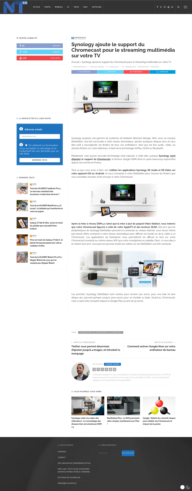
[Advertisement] (54, 23)
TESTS (47, 7)
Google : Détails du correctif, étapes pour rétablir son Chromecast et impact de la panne (159, 421)
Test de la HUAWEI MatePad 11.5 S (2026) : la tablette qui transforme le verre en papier (46, 208)
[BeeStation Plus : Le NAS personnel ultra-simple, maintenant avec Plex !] (123, 406)
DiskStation (143, 67)
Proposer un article (67, 483)
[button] (185, 487)
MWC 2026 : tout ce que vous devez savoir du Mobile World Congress (74, 470)
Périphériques (79, 38)
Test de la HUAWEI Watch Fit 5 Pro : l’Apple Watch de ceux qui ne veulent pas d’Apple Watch (46, 260)
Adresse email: (34, 129)
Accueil (75, 62)
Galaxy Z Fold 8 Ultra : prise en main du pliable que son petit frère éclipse (46, 226)
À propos (62, 452)
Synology (155, 67)
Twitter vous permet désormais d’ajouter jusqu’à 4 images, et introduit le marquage (95, 350)
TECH (76, 7)
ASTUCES (96, 7)
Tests (33, 184)
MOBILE (59, 7)
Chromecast (130, 67)
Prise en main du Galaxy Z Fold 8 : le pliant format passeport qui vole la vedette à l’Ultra (46, 243)
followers (56, 46)
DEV (85, 7)
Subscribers (55, 58)
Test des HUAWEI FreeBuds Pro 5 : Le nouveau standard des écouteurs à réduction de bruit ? (45, 191)
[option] (87, 412)
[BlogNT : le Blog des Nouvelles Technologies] (15, 6)
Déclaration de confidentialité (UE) (74, 463)
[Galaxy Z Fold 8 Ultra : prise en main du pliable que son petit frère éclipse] (22, 222)
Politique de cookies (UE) (69, 478)
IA (68, 7)
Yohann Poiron (97, 67)
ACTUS (36, 7)
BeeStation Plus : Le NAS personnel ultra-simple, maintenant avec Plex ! (123, 421)
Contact (61, 457)
